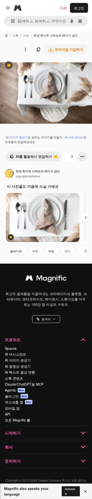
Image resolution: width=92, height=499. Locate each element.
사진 (26, 35)
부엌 (51, 251)
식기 (67, 251)
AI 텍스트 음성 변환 (20, 372)
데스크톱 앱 (18, 402)
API (7, 414)
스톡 (15, 35)
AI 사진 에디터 (74, 137)
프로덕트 (13, 339)
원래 (28, 65)
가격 (63, 7)
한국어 (46, 319)
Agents (14, 390)
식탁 (35, 251)
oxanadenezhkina (28, 176)
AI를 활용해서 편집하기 (31, 157)
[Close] (85, 491)
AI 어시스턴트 (15, 354)
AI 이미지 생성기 (17, 137)
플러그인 (16, 396)
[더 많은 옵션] (25, 49)
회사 (9, 447)
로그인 (79, 7)
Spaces (10, 348)
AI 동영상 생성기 (18, 366)
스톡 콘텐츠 (14, 378)
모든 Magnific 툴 (17, 420)
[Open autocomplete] (11, 21)
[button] (46, 319)
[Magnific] (46, 279)
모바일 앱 (12, 408)
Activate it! (70, 491)
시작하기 (13, 433)
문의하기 (13, 461)
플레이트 (16, 251)
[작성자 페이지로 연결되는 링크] (9, 174)
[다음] (71, 157)
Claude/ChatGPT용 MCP (24, 384)
